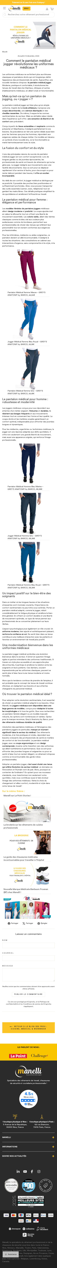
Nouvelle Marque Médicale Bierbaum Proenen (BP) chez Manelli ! (26, 890)
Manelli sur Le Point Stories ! (17, 796)
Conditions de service (31, 1004)
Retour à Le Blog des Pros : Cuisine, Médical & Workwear (29, 1028)
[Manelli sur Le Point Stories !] (27, 810)
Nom (5, 940)
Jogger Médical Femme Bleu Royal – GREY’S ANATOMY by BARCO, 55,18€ (27, 343)
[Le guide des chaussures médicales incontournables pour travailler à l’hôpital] (27, 874)
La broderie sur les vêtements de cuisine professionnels (23, 826)
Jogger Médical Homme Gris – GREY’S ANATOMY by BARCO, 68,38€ (25, 537)
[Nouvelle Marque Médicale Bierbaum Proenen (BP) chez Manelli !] (27, 907)
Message (7, 966)
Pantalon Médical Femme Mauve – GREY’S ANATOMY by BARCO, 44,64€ (26, 293)
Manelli (4, 52)
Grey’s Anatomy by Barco (36, 719)
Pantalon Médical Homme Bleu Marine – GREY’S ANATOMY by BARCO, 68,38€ (25, 488)
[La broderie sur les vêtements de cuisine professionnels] (27, 842)
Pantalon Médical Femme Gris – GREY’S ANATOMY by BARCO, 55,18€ (25, 392)
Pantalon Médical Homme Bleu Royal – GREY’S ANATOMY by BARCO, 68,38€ (28, 586)
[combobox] (28, 14)
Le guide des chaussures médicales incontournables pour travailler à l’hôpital (24, 858)
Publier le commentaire (28, 994)
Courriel (8, 953)
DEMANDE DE (26, 9)
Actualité (21, 56)
